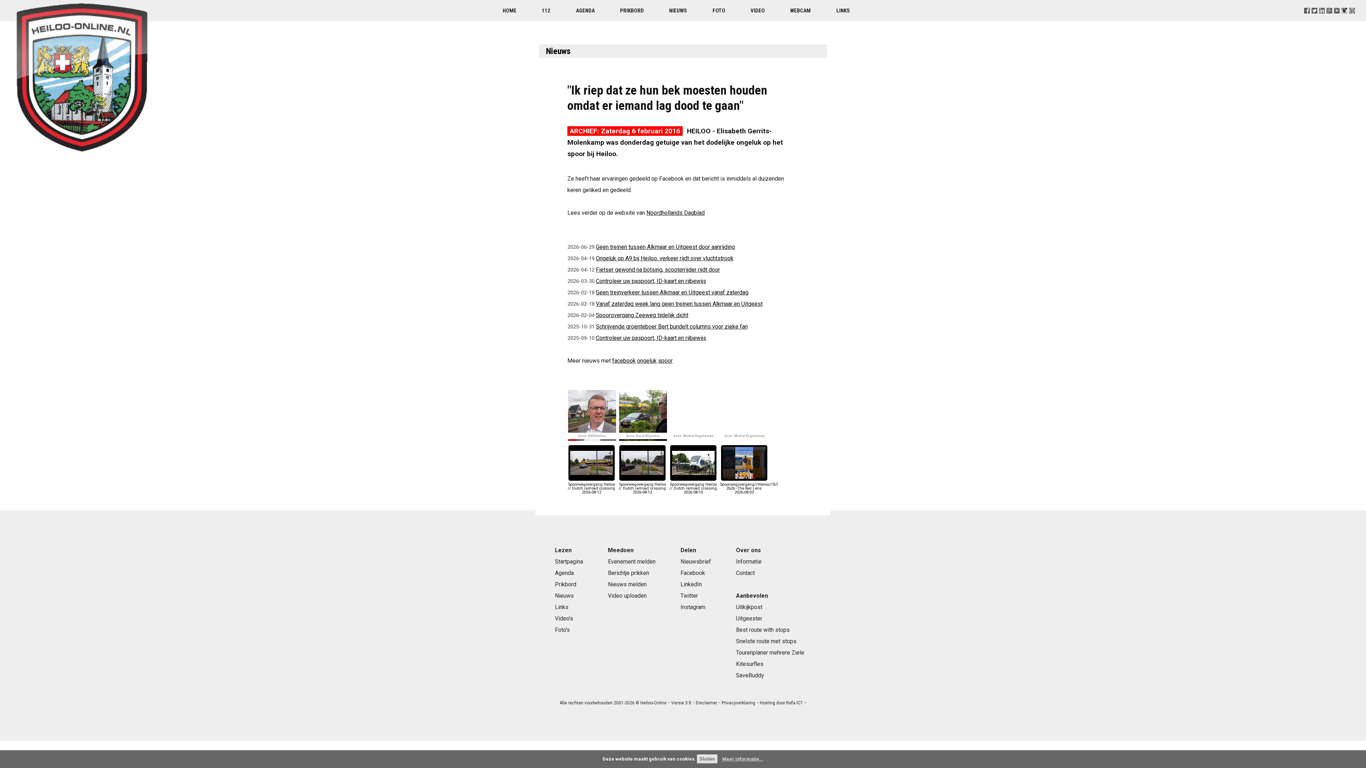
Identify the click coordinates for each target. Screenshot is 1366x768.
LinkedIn (691, 584)
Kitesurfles (749, 664)
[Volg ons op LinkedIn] (1322, 19)
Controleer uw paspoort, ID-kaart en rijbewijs (651, 281)
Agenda (585, 10)
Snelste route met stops (766, 641)
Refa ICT (794, 702)
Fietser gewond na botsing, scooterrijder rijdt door (658, 269)
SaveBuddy (750, 675)
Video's (564, 618)
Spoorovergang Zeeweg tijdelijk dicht (642, 315)
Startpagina (569, 561)
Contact (745, 573)
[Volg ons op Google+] (1330, 19)
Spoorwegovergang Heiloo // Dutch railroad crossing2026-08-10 (693, 488)
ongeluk (647, 360)
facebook (624, 360)
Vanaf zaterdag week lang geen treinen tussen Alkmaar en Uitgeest (679, 303)
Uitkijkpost (749, 607)
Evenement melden (632, 561)
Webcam (800, 10)
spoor (665, 360)
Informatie (749, 561)
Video (758, 10)
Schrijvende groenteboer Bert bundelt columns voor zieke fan (672, 326)
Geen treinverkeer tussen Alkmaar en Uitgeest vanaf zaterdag (672, 292)
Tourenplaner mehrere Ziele (770, 652)
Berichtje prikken (628, 573)
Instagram (693, 607)
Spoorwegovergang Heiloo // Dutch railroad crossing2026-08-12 (591, 488)
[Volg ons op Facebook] (1307, 19)
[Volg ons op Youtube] (1337, 19)
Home (510, 10)
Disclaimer (706, 702)
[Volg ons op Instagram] (1344, 19)
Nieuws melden (627, 584)
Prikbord (632, 10)
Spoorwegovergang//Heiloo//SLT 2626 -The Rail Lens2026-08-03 (749, 488)
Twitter (689, 595)
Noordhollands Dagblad (675, 212)
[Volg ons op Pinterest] (1352, 19)
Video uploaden (627, 595)
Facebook (693, 573)
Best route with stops (763, 629)
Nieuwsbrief (696, 561)
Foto (719, 10)
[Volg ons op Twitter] (1315, 19)
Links (843, 10)
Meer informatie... (742, 759)
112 (546, 10)
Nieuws (678, 10)
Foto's (562, 629)
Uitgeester (749, 618)
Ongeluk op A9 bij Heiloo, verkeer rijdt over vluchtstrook (665, 258)
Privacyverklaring (738, 702)
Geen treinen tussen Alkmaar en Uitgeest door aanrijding (665, 247)
